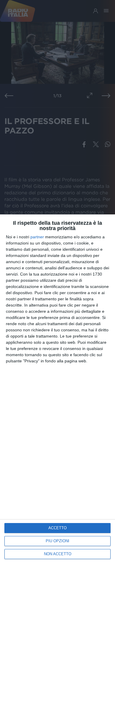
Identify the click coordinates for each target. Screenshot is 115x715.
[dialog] (57, 464)
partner (37, 237)
